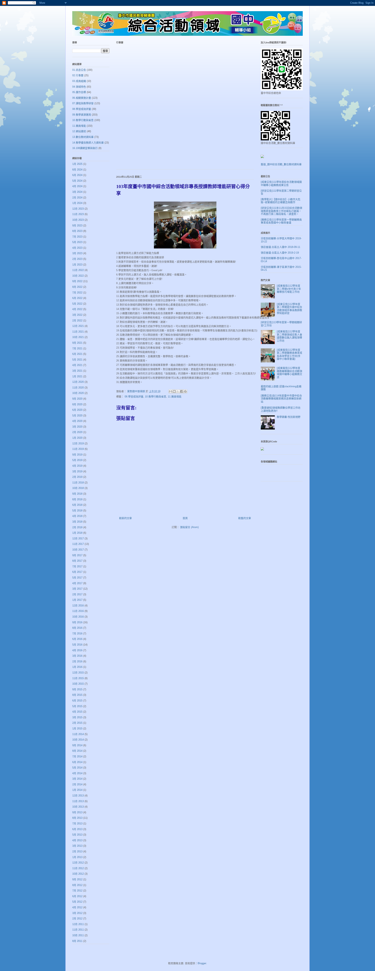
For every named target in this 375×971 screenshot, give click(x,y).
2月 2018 (77, 527)
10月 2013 (78, 806)
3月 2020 (77, 426)
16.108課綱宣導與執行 (85, 148)
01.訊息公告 (79, 69)
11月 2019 (78, 448)
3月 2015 (77, 717)
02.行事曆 (77, 75)
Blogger (202, 963)
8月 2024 (77, 169)
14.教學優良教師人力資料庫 (88, 142)
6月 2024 (77, 175)
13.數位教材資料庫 (83, 136)
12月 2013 (78, 795)
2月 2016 (77, 661)
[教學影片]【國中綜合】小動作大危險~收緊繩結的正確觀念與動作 (280, 201)
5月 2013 (77, 834)
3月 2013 (77, 845)
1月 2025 (77, 163)
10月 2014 (78, 739)
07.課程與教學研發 (83, 103)
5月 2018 (77, 510)
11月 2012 (78, 868)
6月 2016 (77, 638)
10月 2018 (78, 488)
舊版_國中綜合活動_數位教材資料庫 (281, 164)
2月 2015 (77, 722)
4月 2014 (77, 773)
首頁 (185, 518)
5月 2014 (77, 767)
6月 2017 (77, 571)
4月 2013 (77, 840)
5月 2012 (77, 901)
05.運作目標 (79, 92)
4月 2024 (77, 186)
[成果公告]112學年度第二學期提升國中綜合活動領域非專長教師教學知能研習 (289, 309)
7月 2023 (77, 236)
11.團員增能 (174, 396)
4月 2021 (77, 365)
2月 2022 (77, 320)
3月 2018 (77, 521)
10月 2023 (78, 219)
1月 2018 (77, 532)
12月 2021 (78, 326)
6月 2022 (77, 298)
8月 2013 (77, 817)
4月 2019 (77, 465)
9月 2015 (77, 689)
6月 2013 (77, 829)
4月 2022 (77, 309)
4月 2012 (77, 907)
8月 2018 (77, 499)
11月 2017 (78, 543)
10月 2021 (78, 337)
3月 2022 (77, 314)
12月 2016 (78, 605)
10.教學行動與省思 (155, 396)
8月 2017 (77, 560)
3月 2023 (77, 253)
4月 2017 (77, 583)
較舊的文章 (244, 518)
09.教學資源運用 (81, 114)
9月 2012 (77, 879)
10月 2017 (78, 549)
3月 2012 (77, 913)
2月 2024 (77, 197)
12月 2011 (78, 924)
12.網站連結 (79, 131)
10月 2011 (78, 935)
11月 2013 (78, 801)
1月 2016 (77, 666)
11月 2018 (78, 482)
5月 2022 (77, 303)
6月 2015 (77, 700)
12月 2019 (78, 443)
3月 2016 (77, 655)
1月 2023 (77, 264)
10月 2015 (78, 683)
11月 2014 (78, 734)
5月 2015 (77, 706)
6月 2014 (77, 762)
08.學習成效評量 (134, 396)
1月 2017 (77, 599)
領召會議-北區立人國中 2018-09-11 (280, 247)
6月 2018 (77, 504)
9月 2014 (77, 745)
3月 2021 (77, 370)
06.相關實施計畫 (81, 97)
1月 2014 (77, 789)
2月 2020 (77, 432)
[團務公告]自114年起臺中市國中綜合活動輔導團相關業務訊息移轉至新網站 (281, 398)
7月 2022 (77, 292)
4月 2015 (77, 711)
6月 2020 (77, 409)
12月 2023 (78, 208)
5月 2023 (77, 242)
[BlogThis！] (174, 391)
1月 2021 (77, 376)
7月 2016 (77, 633)
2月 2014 (77, 784)
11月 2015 (78, 678)
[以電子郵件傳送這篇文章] (170, 391)
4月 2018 (77, 516)
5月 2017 (77, 577)
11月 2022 (78, 270)
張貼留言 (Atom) (189, 527)
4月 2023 (77, 247)
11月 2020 (78, 387)
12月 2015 (78, 672)
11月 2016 (78, 611)
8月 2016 (77, 627)
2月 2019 (77, 476)
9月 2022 (77, 281)
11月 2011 (78, 929)
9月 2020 (77, 398)
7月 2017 (77, 566)
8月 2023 (77, 231)
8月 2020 (77, 404)
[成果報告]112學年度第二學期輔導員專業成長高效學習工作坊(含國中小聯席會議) (289, 354)
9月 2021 (77, 342)
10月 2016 (78, 616)
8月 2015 (77, 694)
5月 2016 (77, 644)
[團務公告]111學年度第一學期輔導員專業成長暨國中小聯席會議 (281, 221)
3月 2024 (77, 191)
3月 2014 (77, 778)
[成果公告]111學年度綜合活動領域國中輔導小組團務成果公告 (281, 183)
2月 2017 (77, 594)
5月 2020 (77, 415)
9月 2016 (77, 622)
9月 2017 (77, 555)
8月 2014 (77, 750)
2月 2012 (77, 918)
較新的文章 (125, 518)
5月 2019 (77, 460)
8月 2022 (77, 286)
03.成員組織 (79, 81)
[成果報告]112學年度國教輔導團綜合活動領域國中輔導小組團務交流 (289, 373)
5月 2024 (77, 180)
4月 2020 (77, 421)
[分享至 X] (178, 391)
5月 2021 (77, 359)
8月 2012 (77, 885)
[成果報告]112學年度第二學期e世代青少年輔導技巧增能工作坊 (289, 288)
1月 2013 (77, 857)
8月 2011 (77, 941)
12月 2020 (78, 381)
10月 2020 (78, 393)
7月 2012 (77, 890)
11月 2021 (78, 331)
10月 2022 (78, 275)
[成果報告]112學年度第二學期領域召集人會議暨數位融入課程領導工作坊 (289, 336)
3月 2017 (77, 588)
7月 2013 (77, 823)
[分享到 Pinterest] (185, 391)
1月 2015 (77, 728)
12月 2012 (78, 862)
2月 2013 (77, 851)
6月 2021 (77, 353)
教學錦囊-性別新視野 (288, 416)
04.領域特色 (79, 86)
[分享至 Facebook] (182, 391)
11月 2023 (78, 214)
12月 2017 (78, 538)
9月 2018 (77, 493)
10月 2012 (78, 873)
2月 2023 (77, 258)
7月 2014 (77, 756)
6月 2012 (77, 896)
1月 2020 (77, 437)
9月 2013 (77, 812)
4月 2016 (77, 650)
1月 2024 (77, 203)
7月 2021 (77, 348)
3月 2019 (77, 471)
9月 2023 (77, 225)
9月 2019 (77, 454)
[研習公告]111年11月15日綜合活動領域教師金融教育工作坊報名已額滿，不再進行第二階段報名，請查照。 (281, 210)
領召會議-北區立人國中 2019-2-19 (280, 252)
